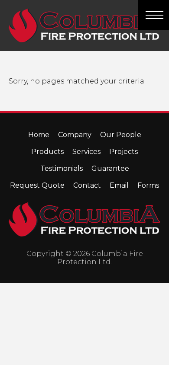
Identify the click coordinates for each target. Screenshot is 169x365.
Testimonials (61, 168)
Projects (123, 151)
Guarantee (110, 168)
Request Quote (37, 185)
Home (38, 135)
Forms (148, 185)
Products (47, 151)
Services (86, 151)
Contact (87, 185)
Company (74, 135)
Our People (120, 135)
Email (119, 185)
